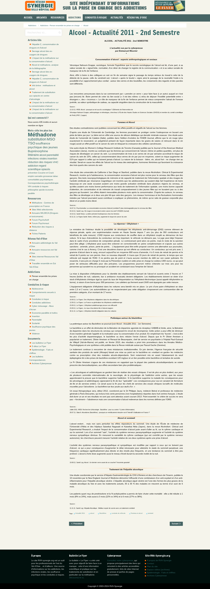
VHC (55, 162)
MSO (51, 139)
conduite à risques (40, 186)
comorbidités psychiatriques (40, 179)
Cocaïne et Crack (46, 173)
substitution (37, 139)
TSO (31, 143)
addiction (33, 165)
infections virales (37, 158)
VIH (29, 186)
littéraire (33, 154)
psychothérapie (51, 183)
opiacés (45, 169)
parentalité (53, 155)
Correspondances (36, 183)
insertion (52, 158)
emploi (31, 176)
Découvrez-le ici (76, 577)
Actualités (117, 17)
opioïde (42, 190)
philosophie (33, 190)
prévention (32, 173)
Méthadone (42, 135)
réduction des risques (40, 162)
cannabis (38, 176)
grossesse (47, 176)
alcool (42, 155)
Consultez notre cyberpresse (120, 560)
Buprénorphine (38, 151)
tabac (55, 176)
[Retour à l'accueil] (40, 6)
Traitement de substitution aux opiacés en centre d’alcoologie (42, 95)
